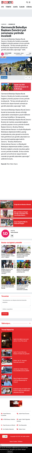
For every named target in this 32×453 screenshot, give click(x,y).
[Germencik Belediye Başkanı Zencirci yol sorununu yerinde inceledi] (16, 66)
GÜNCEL (29, 7)
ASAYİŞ (15, 7)
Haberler (3, 24)
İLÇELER (21, 7)
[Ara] (27, 2)
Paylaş (5, 77)
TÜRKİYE (8, 7)
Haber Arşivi (22, 429)
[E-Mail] (12, 236)
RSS (6, 436)
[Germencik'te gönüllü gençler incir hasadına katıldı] (8, 280)
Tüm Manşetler (23, 425)
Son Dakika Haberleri (8, 429)
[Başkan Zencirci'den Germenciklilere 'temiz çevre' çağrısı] (8, 249)
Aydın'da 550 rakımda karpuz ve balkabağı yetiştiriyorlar (23, 271)
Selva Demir (14, 232)
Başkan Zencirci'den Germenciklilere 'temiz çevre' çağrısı (8, 256)
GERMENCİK (11, 24)
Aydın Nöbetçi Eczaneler (6, 414)
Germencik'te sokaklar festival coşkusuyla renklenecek (23, 256)
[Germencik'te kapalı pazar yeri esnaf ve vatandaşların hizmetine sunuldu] (24, 280)
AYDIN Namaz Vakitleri (9, 419)
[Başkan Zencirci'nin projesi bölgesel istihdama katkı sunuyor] (8, 264)
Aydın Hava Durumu (24, 413)
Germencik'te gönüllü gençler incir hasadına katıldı (7, 287)
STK (2, 7)
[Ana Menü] (29, 2)
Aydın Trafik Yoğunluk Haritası (23, 420)
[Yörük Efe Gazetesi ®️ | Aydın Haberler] (7, 2)
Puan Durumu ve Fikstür (9, 425)
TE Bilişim (20, 441)
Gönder (5, 313)
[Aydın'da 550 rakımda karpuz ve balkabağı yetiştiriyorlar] (24, 264)
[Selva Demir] (5, 233)
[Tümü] (30, 323)
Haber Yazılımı (13, 441)
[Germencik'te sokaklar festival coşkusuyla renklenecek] (24, 249)
